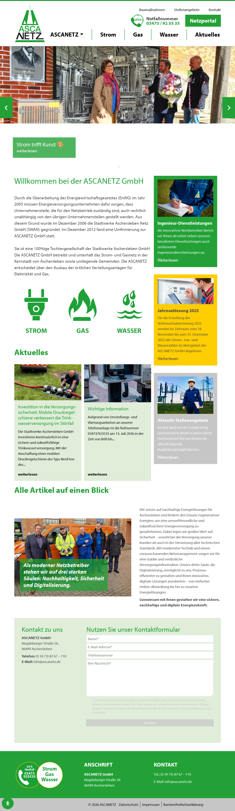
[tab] (116, 167)
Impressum (151, 804)
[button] (203, 21)
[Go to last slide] (6, 107)
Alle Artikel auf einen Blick (61, 490)
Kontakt (215, 9)
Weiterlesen (168, 260)
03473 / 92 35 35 (163, 23)
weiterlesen (27, 150)
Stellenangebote (187, 9)
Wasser (169, 34)
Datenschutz (128, 804)
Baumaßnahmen (152, 9)
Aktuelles (207, 34)
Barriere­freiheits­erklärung (183, 804)
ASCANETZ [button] (64, 34)
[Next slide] (228, 107)
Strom (108, 34)
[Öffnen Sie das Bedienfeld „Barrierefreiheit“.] (8, 803)
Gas (138, 34)
